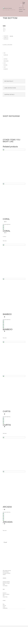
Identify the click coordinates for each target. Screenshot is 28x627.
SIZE (4, 26)
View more (5, 240)
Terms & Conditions (6, 594)
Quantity (11, 36)
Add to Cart (15, 39)
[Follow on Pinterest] (10, 614)
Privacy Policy (5, 596)
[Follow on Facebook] (7, 614)
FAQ (3, 595)
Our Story (4, 605)
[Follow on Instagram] (4, 614)
